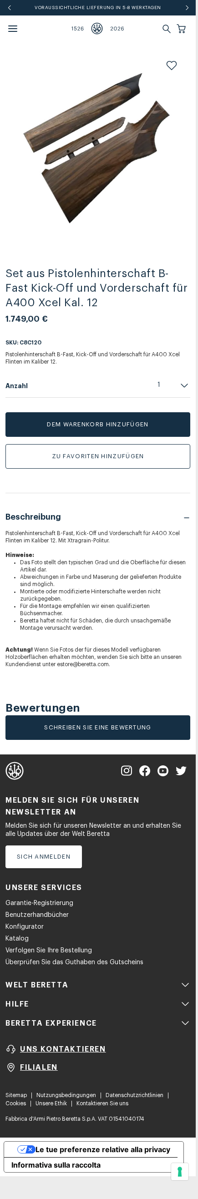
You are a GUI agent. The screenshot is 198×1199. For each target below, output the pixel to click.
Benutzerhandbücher (37, 915)
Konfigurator (24, 927)
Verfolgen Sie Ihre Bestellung (48, 950)
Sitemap (16, 1095)
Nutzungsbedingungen (66, 1095)
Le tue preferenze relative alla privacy (103, 1149)
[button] (182, 28)
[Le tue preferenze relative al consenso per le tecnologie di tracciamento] (179, 1171)
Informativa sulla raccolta (56, 1164)
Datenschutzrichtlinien (134, 1095)
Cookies (15, 1103)
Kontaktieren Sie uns (102, 1103)
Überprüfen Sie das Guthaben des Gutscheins (74, 962)
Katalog (17, 939)
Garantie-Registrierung (39, 903)
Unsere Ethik (51, 1103)
